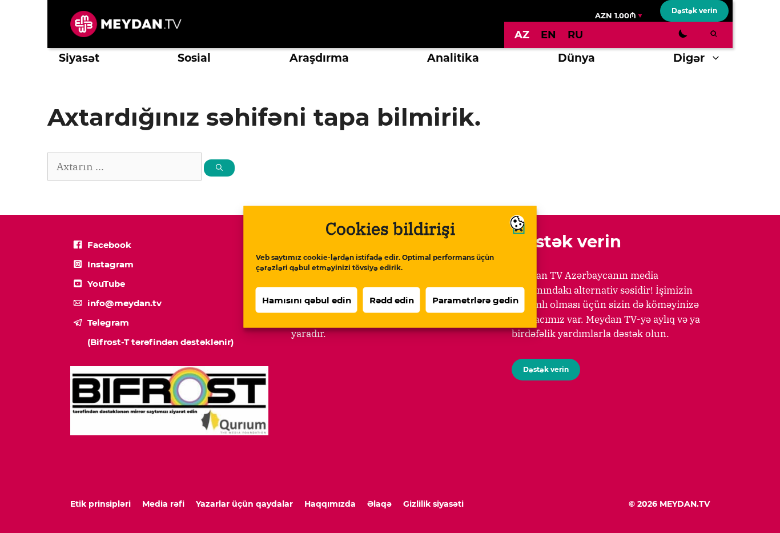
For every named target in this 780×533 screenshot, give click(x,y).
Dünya (576, 58)
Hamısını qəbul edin (306, 299)
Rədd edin (391, 299)
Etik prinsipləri (100, 504)
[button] (719, 58)
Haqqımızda (330, 504)
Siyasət (79, 58)
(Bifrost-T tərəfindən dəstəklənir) (160, 341)
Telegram (108, 322)
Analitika (453, 58)
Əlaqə (379, 504)
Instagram (110, 264)
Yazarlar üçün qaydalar (244, 504)
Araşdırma (319, 58)
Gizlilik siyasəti (433, 504)
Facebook (109, 244)
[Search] (219, 168)
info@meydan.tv (124, 303)
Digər (689, 58)
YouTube (106, 283)
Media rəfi (163, 504)
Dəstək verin (694, 10)
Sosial (194, 58)
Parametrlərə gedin (475, 299)
